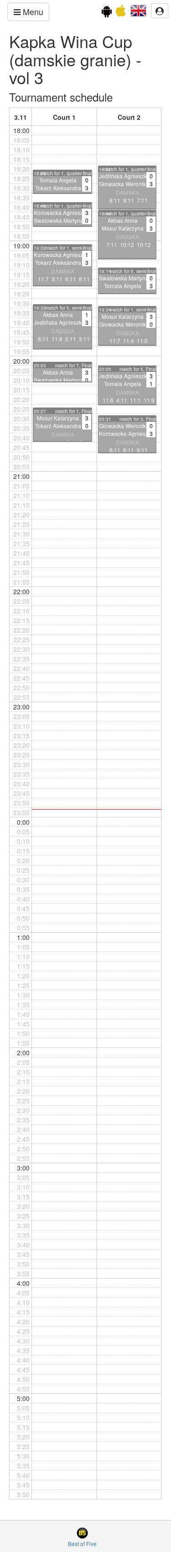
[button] (138, 9)
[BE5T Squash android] (107, 12)
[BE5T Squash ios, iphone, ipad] (121, 12)
